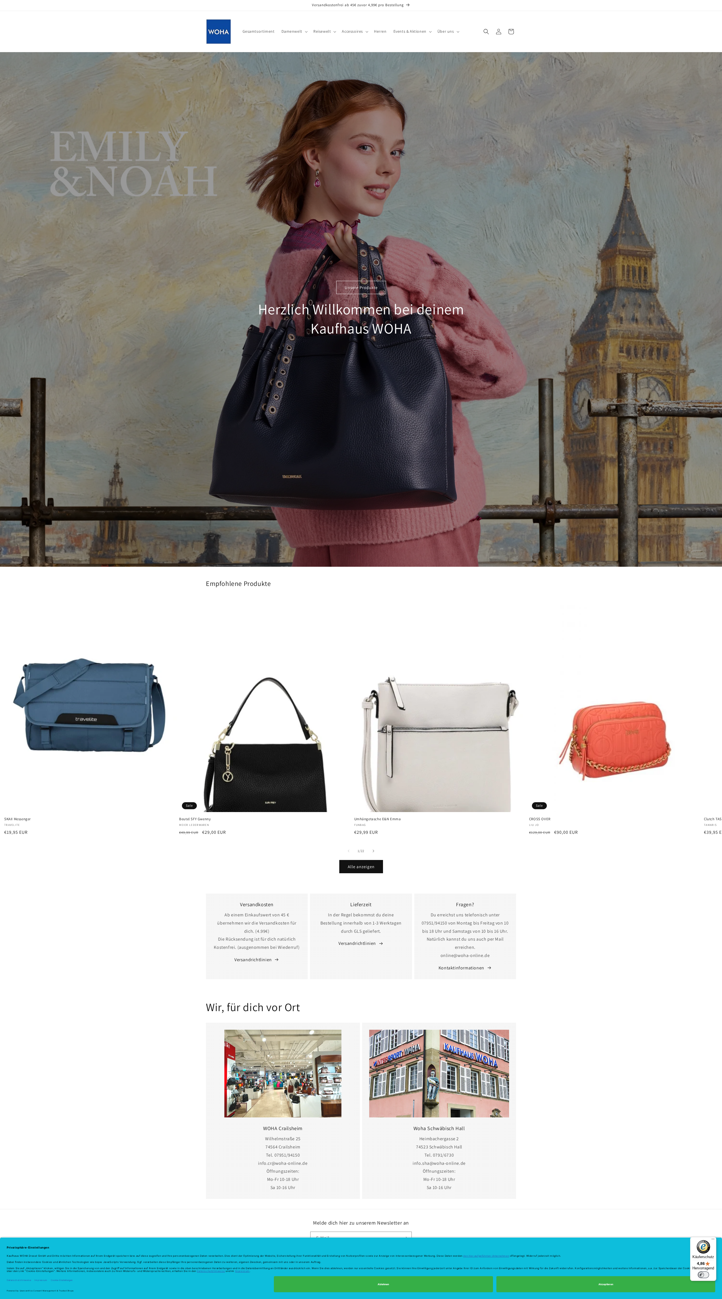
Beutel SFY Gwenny (195, 819)
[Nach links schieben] (348, 851)
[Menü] (713, 1240)
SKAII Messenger (17, 819)
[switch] (703, 1274)
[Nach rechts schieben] (373, 851)
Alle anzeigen (361, 866)
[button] (294, 31)
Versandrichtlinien (253, 960)
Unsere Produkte (361, 287)
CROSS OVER (540, 819)
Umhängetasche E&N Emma (377, 819)
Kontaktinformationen (461, 968)
